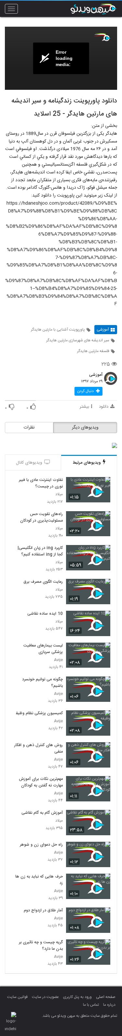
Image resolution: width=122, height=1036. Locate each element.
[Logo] (102, 37)
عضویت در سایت (45, 997)
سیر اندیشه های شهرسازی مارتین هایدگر (77, 340)
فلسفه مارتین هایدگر (93, 351)
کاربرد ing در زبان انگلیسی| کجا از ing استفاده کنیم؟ (40, 551)
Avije (58, 660)
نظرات (28, 427)
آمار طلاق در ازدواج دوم (43, 910)
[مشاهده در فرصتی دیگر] (102, 485)
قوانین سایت (17, 997)
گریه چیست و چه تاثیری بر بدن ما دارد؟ (41, 945)
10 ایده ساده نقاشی (45, 614)
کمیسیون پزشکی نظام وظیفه (38, 713)
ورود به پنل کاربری (77, 997)
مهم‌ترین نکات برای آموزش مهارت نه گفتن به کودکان (41, 782)
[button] (88, 391)
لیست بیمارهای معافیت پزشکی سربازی (43, 649)
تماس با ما (91, 1005)
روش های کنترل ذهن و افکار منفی (38, 748)
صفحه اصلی (105, 997)
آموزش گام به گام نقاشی (42, 813)
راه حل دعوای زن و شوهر (41, 845)
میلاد (59, 494)
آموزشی (103, 329)
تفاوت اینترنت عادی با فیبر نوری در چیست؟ (41, 483)
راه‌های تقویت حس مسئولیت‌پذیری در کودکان (41, 517)
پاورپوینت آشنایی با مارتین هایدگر (58, 329)
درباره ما (109, 1005)
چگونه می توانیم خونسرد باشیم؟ (42, 682)
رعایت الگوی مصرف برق (43, 582)
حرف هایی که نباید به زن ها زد (39, 880)
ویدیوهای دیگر (85, 427)
